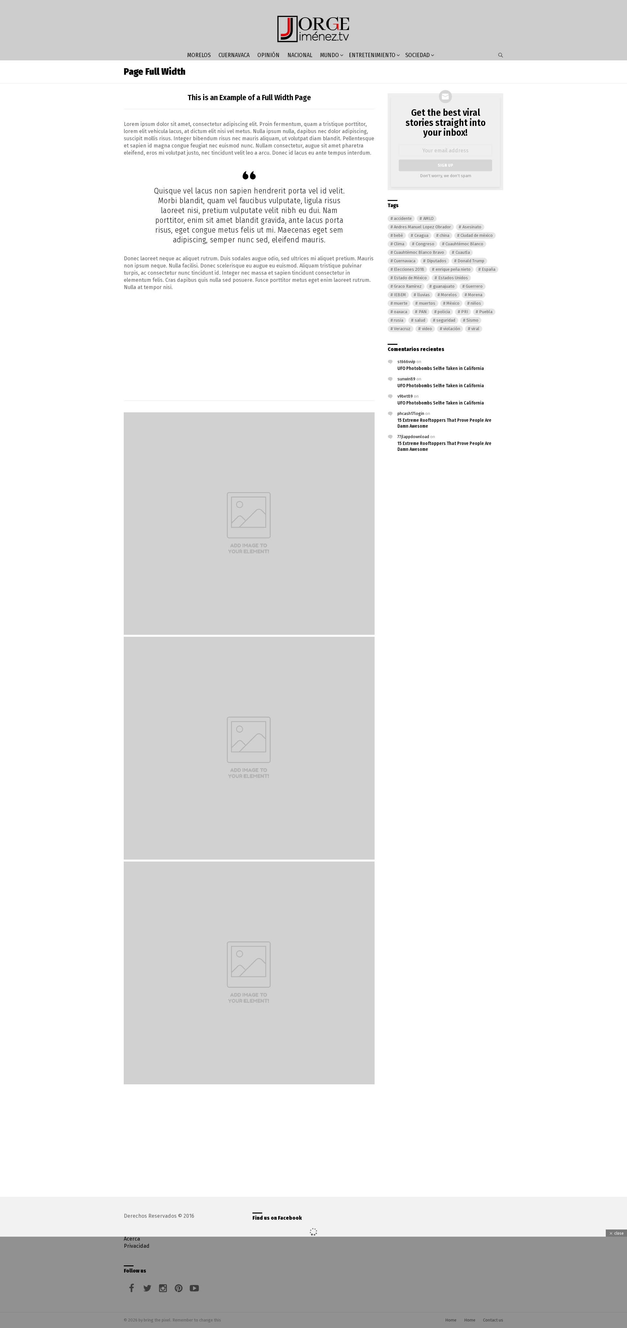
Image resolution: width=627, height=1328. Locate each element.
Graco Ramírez (408, 286)
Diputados (436, 260)
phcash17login (410, 413)
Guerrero (474, 286)
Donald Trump (471, 260)
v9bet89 (405, 396)
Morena (475, 294)
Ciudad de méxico (476, 235)
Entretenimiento (372, 55)
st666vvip (406, 361)
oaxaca (400, 311)
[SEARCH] (500, 55)
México (452, 303)
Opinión (268, 55)
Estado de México (410, 277)
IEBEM (400, 294)
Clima (399, 243)
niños (476, 303)
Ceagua (421, 235)
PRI (464, 311)
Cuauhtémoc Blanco (464, 243)
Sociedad (417, 55)
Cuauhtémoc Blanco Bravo (419, 252)
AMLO (428, 218)
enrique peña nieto (453, 269)
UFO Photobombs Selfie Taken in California (440, 368)
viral (475, 328)
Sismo (472, 320)
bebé (398, 235)
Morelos (199, 55)
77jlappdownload (413, 436)
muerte (401, 303)
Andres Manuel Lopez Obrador (422, 226)
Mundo (329, 55)
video (427, 328)
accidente (403, 218)
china (444, 235)
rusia (398, 320)
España (488, 269)
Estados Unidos (453, 277)
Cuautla (463, 252)
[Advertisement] (249, 343)
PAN (422, 311)
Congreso (425, 243)
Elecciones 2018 (409, 269)
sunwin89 (406, 378)
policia (444, 311)
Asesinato (471, 226)
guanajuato (444, 286)
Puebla (485, 311)
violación (451, 328)
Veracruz (402, 328)
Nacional (299, 55)
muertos (427, 303)
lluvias (423, 294)
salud (420, 320)
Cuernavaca (233, 55)
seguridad (445, 320)
